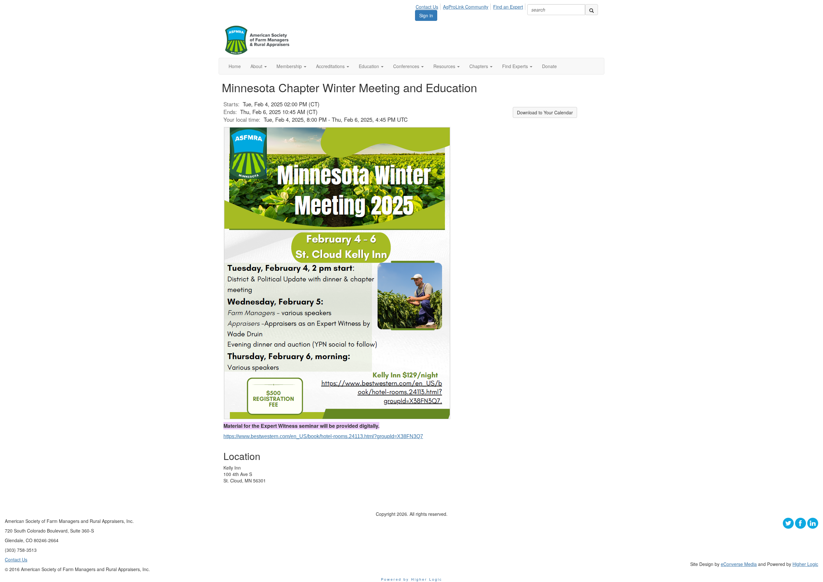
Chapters (479, 66)
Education (369, 66)
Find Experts (515, 66)
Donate (549, 66)
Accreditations (331, 66)
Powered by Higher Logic (411, 579)
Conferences (407, 66)
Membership (289, 66)
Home (235, 66)
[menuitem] (428, 6)
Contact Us (427, 7)
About (257, 66)
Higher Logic (805, 564)
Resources (445, 66)
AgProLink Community (465, 7)
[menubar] (471, 6)
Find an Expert (508, 7)
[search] (591, 9)
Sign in (426, 15)
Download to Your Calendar (545, 112)
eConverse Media (739, 564)
